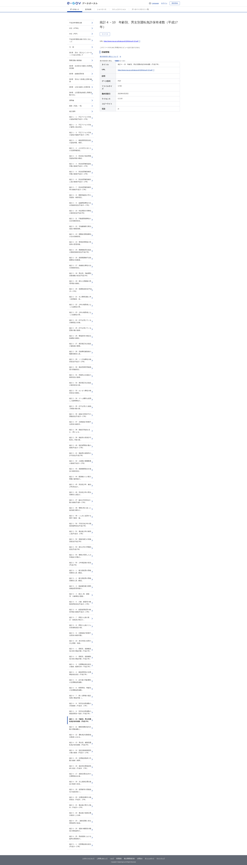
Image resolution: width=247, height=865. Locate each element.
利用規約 (119, 858)
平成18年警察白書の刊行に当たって (80, 40)
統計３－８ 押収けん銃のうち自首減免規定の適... (80, 626)
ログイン (164, 3)
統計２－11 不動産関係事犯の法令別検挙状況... (80, 220)
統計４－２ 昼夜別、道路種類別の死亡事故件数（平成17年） (80, 658)
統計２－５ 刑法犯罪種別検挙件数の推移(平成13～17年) (80, 173)
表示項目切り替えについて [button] (109, 56)
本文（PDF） (74, 34)
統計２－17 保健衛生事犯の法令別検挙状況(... (80, 267)
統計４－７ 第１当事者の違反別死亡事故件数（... (80, 697)
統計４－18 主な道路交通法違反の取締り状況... (80, 783)
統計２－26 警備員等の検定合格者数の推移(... (80, 337)
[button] (154, 3)
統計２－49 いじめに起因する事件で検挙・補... (80, 517)
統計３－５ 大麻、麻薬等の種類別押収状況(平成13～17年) (80, 603)
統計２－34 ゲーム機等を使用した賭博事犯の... (80, 400)
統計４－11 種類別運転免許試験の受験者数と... (80, 728)
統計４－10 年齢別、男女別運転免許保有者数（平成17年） (80, 720)
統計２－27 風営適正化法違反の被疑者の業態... (80, 345)
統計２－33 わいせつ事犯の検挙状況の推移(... (80, 392)
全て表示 (122, 61)
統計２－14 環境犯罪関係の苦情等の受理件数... (80, 243)
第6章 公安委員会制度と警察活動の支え (80, 94)
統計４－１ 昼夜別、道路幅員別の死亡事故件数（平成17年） (80, 650)
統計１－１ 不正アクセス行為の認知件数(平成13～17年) (80, 118)
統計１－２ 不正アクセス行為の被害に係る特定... (80, 126)
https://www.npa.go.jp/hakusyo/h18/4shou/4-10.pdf (121, 41)
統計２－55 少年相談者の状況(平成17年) (80, 564)
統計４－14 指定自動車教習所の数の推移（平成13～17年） (80, 751)
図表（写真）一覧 (75, 106)
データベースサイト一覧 (140, 9)
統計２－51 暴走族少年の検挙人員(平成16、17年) (80, 533)
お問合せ (140, 858)
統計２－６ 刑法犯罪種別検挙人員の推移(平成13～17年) (80, 181)
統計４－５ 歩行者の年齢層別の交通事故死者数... (80, 681)
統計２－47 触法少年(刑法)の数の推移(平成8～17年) (80, 501)
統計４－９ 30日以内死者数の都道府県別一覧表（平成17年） (80, 712)
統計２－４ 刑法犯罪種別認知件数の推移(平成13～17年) (80, 165)
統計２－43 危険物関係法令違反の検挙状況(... (80, 470)
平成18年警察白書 (75, 23)
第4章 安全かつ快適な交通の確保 (80, 80)
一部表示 (116, 61)
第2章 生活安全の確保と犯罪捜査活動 (80, 67)
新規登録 (175, 3)
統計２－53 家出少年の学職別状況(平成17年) (80, 548)
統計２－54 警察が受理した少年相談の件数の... (80, 556)
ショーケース (101, 9)
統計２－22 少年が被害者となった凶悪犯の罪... (80, 306)
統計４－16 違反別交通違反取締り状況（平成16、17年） (80, 767)
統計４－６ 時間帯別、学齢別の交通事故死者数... (80, 689)
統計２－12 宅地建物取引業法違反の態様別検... (80, 228)
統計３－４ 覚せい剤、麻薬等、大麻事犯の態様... (79, 595)
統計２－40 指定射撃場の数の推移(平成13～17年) (80, 446)
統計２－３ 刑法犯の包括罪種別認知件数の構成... (80, 157)
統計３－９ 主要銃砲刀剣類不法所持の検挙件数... (80, 634)
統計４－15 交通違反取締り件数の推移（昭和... (80, 759)
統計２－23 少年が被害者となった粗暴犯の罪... (80, 314)
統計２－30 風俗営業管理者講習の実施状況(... (80, 368)
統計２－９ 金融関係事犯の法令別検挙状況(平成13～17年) (80, 204)
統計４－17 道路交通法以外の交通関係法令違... (80, 775)
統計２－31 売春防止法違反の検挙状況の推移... (80, 376)
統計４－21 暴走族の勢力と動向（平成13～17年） (80, 806)
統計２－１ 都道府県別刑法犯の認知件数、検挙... (80, 141)
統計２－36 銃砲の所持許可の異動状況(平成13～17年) (80, 415)
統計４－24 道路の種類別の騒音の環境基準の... (80, 830)
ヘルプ (112, 858)
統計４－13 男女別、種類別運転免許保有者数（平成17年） (80, 744)
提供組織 (88, 9)
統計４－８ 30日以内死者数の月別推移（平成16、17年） (80, 705)
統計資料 (72, 111)
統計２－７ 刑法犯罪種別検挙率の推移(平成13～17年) (80, 188)
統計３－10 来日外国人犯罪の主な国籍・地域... (80, 642)
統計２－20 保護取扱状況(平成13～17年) (80, 290)
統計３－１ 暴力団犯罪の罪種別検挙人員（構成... (80, 572)
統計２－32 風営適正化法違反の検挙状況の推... (80, 384)
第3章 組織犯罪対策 (76, 74)
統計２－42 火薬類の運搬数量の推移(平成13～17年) (80, 462)
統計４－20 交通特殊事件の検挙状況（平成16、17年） (80, 798)
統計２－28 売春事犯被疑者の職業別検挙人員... (80, 353)
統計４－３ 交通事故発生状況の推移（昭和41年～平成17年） (80, 665)
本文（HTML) (74, 28)
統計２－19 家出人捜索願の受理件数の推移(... (80, 282)
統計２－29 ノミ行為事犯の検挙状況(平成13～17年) (80, 360)
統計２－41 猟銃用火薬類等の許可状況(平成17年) (80, 454)
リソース (105, 34)
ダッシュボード (149, 858)
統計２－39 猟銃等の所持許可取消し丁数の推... (80, 439)
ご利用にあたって (102, 858)
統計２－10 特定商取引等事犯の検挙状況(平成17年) (80, 212)
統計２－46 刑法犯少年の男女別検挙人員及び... (80, 493)
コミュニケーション (119, 9)
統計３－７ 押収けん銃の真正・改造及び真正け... (79, 619)
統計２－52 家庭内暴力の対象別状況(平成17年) (80, 540)
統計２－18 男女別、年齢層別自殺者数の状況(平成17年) (80, 274)
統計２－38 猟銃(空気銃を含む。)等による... (79, 431)
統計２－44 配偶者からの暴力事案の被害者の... (80, 478)
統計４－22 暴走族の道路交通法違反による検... (80, 814)
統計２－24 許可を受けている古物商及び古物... (80, 321)
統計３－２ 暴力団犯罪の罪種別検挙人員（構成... (80, 579)
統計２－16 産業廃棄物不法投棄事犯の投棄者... (80, 259)
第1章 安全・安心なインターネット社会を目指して (80, 54)
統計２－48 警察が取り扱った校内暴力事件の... (80, 509)
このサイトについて (88, 858)
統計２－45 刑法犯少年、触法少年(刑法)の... (80, 486)
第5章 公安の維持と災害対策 (79, 87)
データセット (74, 9)
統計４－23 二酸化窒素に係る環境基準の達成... (80, 822)
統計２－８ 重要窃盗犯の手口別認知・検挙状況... (80, 196)
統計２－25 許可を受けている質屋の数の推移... (80, 329)
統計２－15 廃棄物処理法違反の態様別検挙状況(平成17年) (80, 251)
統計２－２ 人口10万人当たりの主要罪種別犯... (80, 149)
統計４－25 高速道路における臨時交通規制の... (80, 838)
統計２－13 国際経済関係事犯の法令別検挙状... (80, 235)
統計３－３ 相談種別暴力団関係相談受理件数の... (80, 587)
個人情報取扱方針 (129, 858)
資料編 (71, 100)
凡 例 (71, 47)
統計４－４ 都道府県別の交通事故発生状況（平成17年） (80, 673)
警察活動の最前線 (75, 60)
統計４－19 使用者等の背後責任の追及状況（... (80, 791)
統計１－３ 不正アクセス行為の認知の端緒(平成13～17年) (80, 134)
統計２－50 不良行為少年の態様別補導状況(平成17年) (80, 525)
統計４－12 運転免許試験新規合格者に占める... (80, 736)
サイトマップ (161, 858)
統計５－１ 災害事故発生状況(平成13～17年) (80, 845)
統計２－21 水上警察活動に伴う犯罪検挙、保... (80, 298)
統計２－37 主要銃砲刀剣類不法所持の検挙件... (80, 423)
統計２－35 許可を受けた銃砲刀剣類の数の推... (80, 407)
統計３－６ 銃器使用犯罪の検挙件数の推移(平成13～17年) (80, 611)
